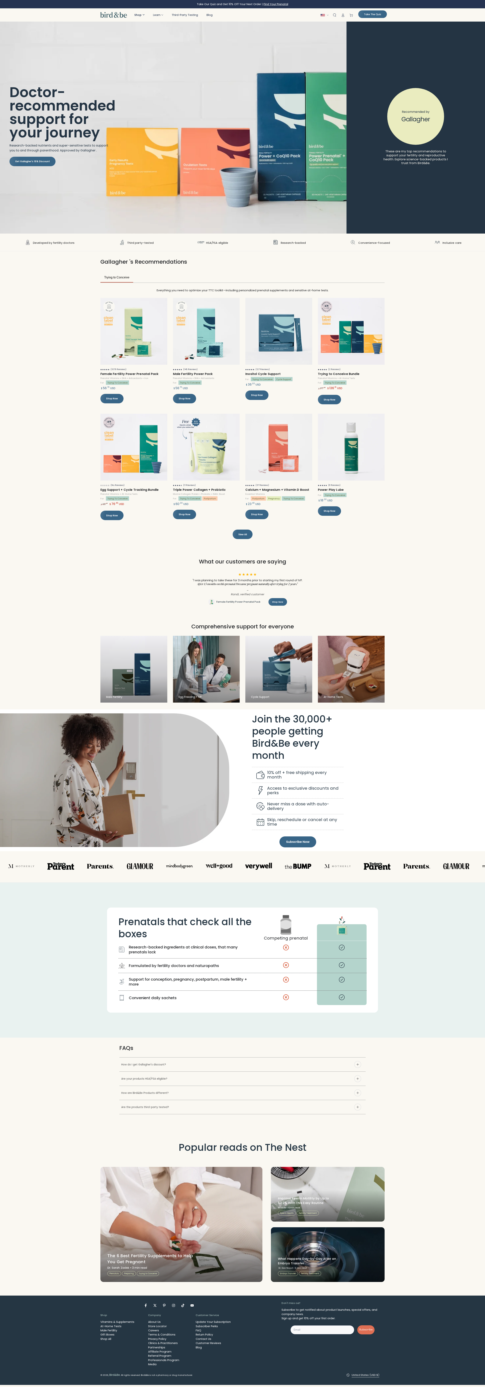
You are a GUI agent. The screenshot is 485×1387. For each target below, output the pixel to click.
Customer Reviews (208, 1345)
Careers (153, 1332)
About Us (154, 1324)
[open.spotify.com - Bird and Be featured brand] (83, 868)
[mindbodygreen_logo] (123, 868)
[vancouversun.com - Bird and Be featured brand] (281, 868)
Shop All (105, 1341)
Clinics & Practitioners (163, 1345)
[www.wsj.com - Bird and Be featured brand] (162, 868)
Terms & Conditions (161, 1337)
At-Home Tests (110, 1328)
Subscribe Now (298, 844)
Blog (199, 1349)
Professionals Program (163, 1362)
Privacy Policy (157, 1341)
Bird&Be (114, 1377)
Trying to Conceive (116, 277)
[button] (139, 15)
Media (152, 1366)
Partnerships (156, 1349)
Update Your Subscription (213, 1324)
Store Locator (157, 1328)
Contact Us (203, 1341)
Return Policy (204, 1337)
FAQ (198, 1332)
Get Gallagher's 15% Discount (32, 161)
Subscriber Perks (207, 1328)
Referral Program (159, 1358)
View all (242, 534)
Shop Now (112, 398)
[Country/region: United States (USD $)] (325, 15)
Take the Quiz (372, 14)
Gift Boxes (107, 1337)
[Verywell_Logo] (202, 868)
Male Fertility (108, 1332)
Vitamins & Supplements (117, 1324)
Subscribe (366, 1332)
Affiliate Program (159, 1354)
